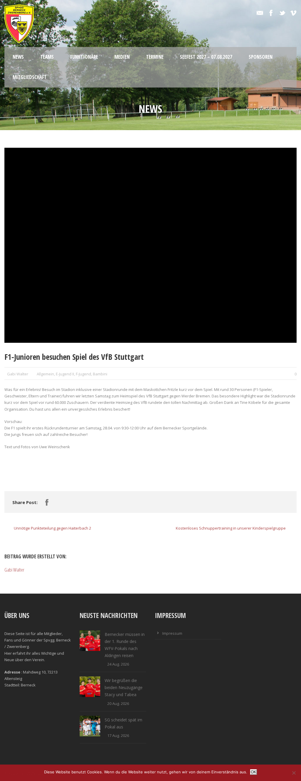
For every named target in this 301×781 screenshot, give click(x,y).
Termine (154, 56)
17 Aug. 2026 (118, 735)
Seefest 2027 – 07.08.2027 (206, 56)
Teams (47, 56)
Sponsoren (260, 56)
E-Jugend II (65, 374)
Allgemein (45, 374)
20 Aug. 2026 (118, 703)
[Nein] (294, 773)
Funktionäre (84, 56)
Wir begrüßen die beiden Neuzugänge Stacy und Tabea (124, 687)
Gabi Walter (17, 374)
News (18, 56)
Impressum (172, 633)
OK (253, 772)
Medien (122, 56)
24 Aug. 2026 (118, 664)
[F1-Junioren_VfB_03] (150, 245)
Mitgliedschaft (30, 77)
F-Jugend (83, 374)
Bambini (100, 374)
